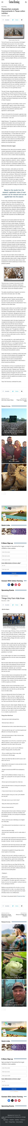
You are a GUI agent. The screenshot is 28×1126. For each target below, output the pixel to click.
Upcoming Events (7, 590)
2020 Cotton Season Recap (7, 400)
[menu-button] (2, 2)
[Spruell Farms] (14, 477)
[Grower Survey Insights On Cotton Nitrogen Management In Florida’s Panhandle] (14, 422)
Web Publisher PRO (16, 1115)
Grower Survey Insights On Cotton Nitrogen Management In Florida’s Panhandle (14, 432)
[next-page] (5, 494)
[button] (26, 2)
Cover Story (4, 6)
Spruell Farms (14, 489)
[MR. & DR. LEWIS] (14, 449)
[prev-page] (2, 494)
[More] (21, 19)
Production (14, 428)
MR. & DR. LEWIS (14, 461)
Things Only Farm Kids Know (22, 400)
